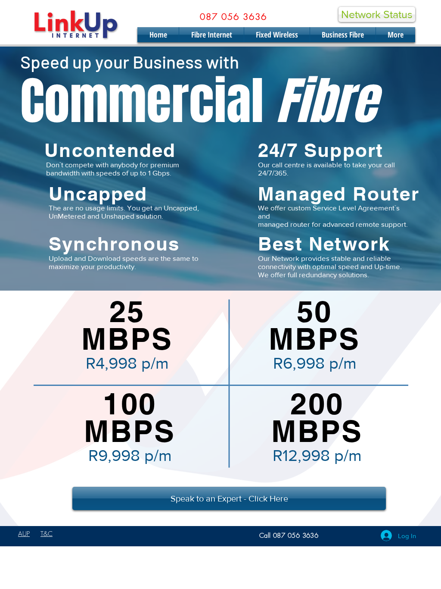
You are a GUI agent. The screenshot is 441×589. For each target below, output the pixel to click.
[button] (229, 498)
